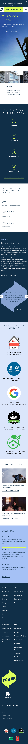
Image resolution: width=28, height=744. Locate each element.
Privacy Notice (6, 715)
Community (18, 595)
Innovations (5, 636)
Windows (5, 595)
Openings (5, 632)
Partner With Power (6, 641)
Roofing (4, 599)
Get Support (18, 628)
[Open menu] (25, 9)
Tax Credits (17, 657)
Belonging (17, 599)
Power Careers (6, 628)
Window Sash (18, 661)
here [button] (10, 3)
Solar (3, 614)
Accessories (5, 618)
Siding (4, 603)
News (16, 603)
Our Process (18, 640)
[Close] (26, 1)
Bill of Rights (18, 643)
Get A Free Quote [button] (13, 9)
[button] (26, 1)
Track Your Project (20, 636)
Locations (17, 632)
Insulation (5, 610)
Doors (4, 606)
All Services (5, 591)
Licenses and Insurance (18, 648)
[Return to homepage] (1, 9)
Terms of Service (7, 718)
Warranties (17, 653)
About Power (18, 591)
